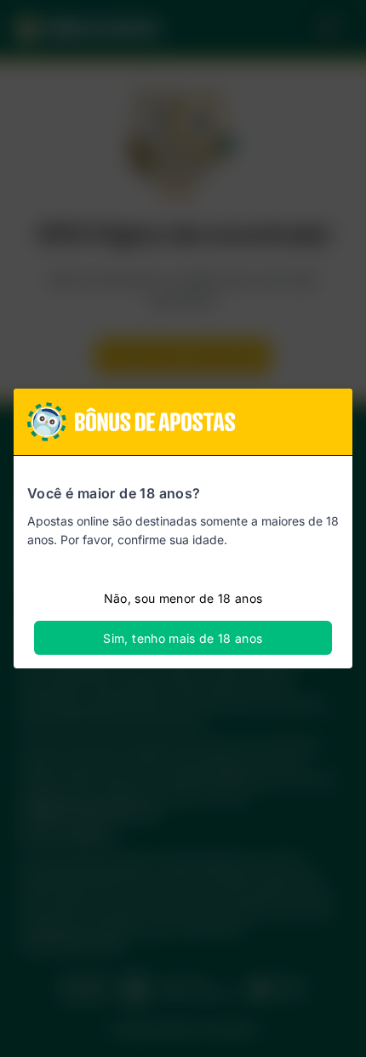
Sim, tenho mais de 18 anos (182, 638)
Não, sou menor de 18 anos (183, 598)
